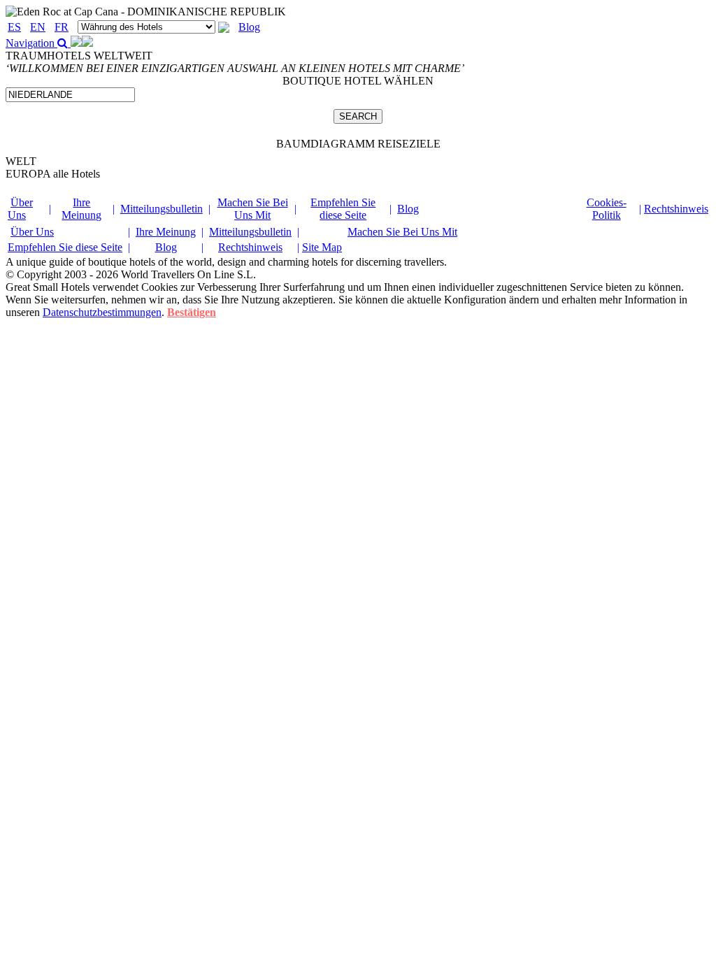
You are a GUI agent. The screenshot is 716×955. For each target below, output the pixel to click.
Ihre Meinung (81, 208)
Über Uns (20, 208)
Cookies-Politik (606, 208)
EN (37, 27)
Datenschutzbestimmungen (102, 312)
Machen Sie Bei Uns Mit (252, 208)
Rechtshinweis (676, 209)
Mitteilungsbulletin (161, 209)
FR (62, 27)
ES (14, 27)
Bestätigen (191, 312)
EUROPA (53, 174)
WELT (21, 161)
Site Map (322, 247)
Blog (249, 27)
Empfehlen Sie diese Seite (342, 208)
